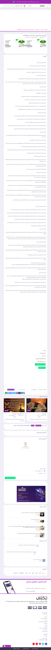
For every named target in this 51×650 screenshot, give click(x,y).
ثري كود (21, 649)
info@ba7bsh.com (42, 640)
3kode (30, 649)
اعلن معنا (45, 623)
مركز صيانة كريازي (40, 143)
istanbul (44, 638)
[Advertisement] (25, 18)
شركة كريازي (42, 106)
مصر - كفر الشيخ (34, 37)
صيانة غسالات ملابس (15, 82)
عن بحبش (45, 617)
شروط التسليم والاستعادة (42, 621)
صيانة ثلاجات (40, 82)
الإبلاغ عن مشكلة (11, 389)
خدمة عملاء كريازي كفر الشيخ (41, 159)
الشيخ (26, 573)
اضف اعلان (8, 646)
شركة (40, 573)
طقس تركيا (45, 629)
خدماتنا (46, 620)
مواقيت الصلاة (44, 631)
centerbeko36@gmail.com (39, 471)
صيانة (36, 573)
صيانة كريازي (40, 116)
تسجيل (33, 425)
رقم (43, 573)
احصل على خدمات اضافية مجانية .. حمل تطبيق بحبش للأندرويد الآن (27, 1)
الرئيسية (46, 29)
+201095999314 (42, 367)
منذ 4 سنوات (27, 37)
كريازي (33, 573)
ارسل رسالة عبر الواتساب (40, 364)
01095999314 (21, 573)
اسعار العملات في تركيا (43, 628)
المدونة (46, 626)
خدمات (42, 29)
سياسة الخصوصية (44, 618)
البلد (30, 6)
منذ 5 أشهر (43, 415)
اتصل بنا (46, 625)
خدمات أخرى (37, 29)
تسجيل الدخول (38, 425)
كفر (29, 573)
